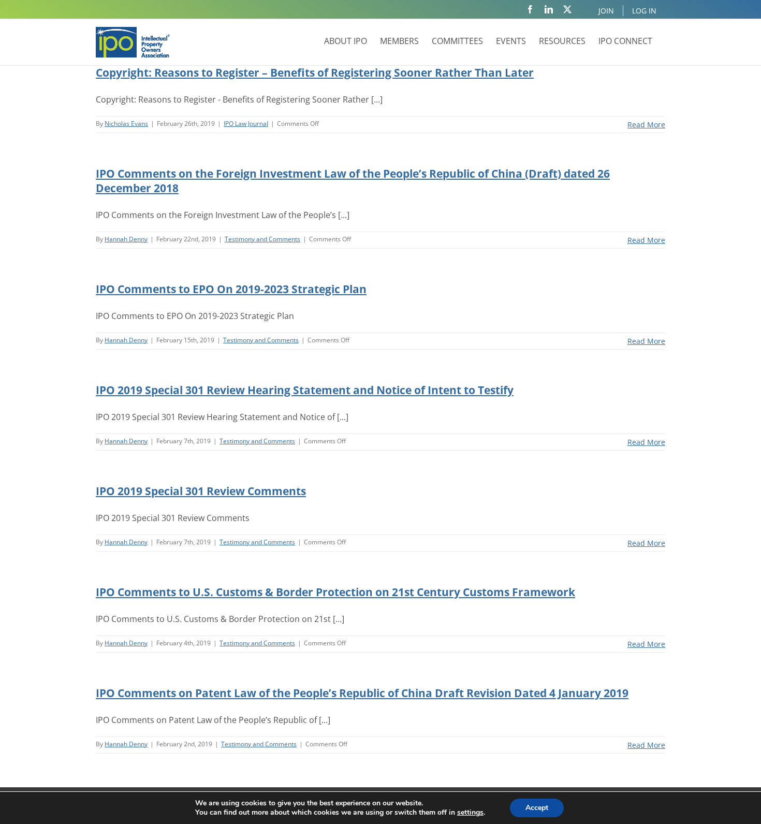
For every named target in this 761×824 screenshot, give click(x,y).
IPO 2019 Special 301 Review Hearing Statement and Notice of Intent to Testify (305, 390)
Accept (536, 808)
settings (470, 812)
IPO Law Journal (246, 123)
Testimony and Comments (262, 239)
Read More (646, 124)
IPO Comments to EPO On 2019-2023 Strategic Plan (231, 289)
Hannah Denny (126, 239)
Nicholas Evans (126, 123)
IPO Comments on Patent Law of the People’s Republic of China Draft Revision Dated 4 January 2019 (362, 693)
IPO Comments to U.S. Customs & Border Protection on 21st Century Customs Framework (335, 592)
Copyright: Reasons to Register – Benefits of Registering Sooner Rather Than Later (315, 72)
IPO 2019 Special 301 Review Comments (201, 491)
